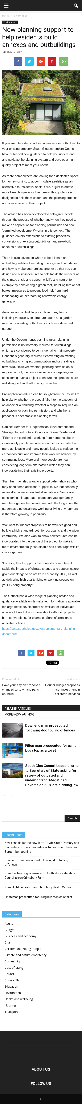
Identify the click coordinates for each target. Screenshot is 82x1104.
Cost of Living (14, 968)
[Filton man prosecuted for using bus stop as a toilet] (12, 750)
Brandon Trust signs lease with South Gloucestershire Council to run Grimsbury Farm (40, 875)
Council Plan (13, 980)
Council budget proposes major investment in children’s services (62, 689)
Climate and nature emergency (25, 955)
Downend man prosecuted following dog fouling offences (36, 862)
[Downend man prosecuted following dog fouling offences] (12, 730)
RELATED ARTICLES (18, 708)
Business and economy (20, 936)
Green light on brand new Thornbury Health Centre (38, 887)
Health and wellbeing (19, 999)
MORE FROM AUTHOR (19, 714)
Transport (11, 1012)
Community (12, 961)
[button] (76, 5)
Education (11, 986)
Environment (9, 22)
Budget (10, 930)
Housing (10, 1005)
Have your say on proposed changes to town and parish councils (21, 689)
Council (10, 974)
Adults (9, 923)
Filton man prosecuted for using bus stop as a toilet (38, 897)
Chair (8, 942)
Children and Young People (23, 949)
